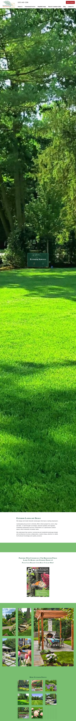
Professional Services (30, 6)
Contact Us (71, 6)
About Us (20, 6)
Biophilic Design (42, 6)
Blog (64, 6)
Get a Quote (70, 2)
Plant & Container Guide (54, 6)
